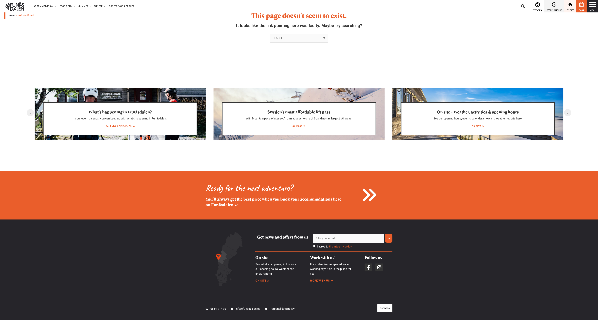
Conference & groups (122, 6)
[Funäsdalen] (14, 6)
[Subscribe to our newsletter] (388, 238)
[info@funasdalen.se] (245, 308)
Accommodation (43, 6)
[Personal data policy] (280, 308)
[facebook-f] (368, 267)
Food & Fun (65, 6)
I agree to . (334, 246)
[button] (523, 6)
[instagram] (379, 267)
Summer (83, 6)
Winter (98, 6)
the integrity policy (340, 246)
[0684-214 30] (216, 308)
